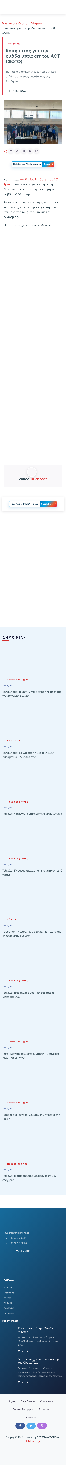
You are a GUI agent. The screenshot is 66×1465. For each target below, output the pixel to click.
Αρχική (12, 1401)
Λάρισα (11, 919)
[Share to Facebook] (10, 150)
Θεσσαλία (9, 1292)
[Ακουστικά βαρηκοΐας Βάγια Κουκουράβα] (33, 592)
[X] (31, 1426)
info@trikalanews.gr (19, 1232)
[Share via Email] (30, 150)
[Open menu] (60, 7)
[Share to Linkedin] (23, 150)
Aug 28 (25, 1351)
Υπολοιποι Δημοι (17, 680)
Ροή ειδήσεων (28, 1401)
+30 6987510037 (17, 1237)
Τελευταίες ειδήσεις (14, 23)
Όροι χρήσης (47, 1401)
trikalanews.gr (33, 1441)
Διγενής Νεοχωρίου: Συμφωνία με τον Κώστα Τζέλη (39, 1360)
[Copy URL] (36, 150)
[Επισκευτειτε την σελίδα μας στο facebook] (20, 1426)
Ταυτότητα (44, 1409)
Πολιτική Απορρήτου (23, 1409)
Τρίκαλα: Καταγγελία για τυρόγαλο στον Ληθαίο (32, 814)
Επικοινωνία (31, 1417)
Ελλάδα (8, 1297)
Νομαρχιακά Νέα (17, 1164)
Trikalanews (38, 479)
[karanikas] (33, 546)
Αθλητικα (36, 23)
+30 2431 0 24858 (18, 1243)
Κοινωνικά (13, 741)
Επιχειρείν (9, 1313)
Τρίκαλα (8, 1287)
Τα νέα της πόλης (17, 802)
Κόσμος (8, 1302)
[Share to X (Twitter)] (17, 150)
